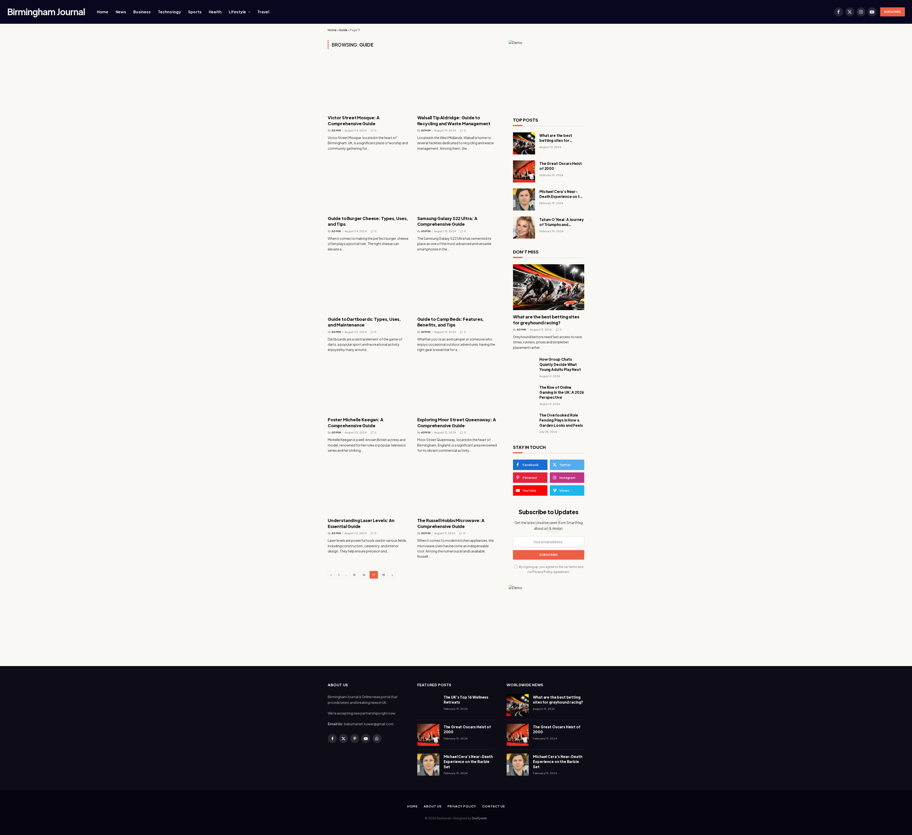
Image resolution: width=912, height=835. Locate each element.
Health (215, 11)
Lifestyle (237, 11)
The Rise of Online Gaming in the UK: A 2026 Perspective (561, 392)
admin (336, 130)
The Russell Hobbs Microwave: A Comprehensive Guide (451, 523)
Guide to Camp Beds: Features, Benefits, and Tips (450, 321)
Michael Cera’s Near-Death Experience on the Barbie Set (561, 194)
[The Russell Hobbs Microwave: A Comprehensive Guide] (457, 488)
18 (383, 575)
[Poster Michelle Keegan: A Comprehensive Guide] (368, 387)
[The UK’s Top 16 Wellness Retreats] (428, 705)
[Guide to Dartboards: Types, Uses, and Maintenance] (368, 286)
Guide (343, 30)
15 (354, 575)
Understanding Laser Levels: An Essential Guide (361, 523)
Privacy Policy (542, 572)
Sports (195, 11)
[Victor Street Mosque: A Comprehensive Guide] (368, 85)
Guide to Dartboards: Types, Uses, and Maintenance (364, 321)
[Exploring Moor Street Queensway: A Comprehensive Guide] (457, 387)
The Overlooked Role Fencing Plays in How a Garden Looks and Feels (561, 420)
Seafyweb (479, 818)
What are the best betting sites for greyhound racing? (556, 138)
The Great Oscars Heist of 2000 (560, 166)
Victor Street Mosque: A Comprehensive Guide (354, 120)
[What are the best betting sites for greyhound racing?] (524, 143)
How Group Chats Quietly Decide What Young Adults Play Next (560, 364)
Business (142, 11)
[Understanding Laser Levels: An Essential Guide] (368, 488)
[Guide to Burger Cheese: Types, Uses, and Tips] (368, 185)
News (121, 11)
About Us (432, 806)
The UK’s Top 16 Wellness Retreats (466, 699)
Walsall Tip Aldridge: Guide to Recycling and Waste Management (454, 120)
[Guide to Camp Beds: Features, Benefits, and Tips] (457, 286)
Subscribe (892, 12)
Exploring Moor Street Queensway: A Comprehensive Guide (456, 422)
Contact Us (493, 806)
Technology (169, 11)
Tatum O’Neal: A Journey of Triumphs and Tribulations (561, 222)
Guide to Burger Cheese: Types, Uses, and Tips (368, 221)
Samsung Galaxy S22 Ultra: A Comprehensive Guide (447, 221)
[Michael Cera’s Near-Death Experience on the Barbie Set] (524, 199)
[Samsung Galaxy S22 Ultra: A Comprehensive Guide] (457, 185)
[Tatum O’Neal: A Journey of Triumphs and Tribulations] (524, 227)
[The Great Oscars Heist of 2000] (524, 171)
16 (364, 575)
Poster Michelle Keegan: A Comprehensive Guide (355, 422)
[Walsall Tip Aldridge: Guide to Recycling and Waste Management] (457, 85)
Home (103, 11)
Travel (263, 11)
